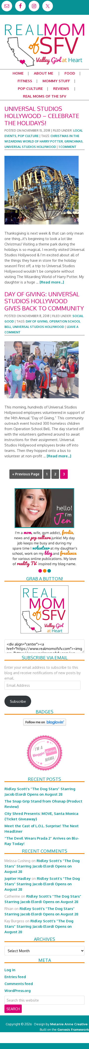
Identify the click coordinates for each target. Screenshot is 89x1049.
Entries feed (15, 976)
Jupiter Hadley (17, 878)
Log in (9, 970)
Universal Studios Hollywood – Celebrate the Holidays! (41, 116)
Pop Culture (28, 136)
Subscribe (18, 701)
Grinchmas (73, 141)
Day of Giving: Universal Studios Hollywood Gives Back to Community (44, 301)
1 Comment (67, 147)
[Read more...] (52, 282)
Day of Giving (37, 321)
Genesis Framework (73, 1029)
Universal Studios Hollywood (30, 147)
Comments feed (18, 983)
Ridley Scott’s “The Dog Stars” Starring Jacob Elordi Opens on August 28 (42, 866)
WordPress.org (17, 990)
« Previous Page (25, 474)
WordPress (67, 1040)
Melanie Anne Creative (69, 1024)
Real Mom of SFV (44, 23)
